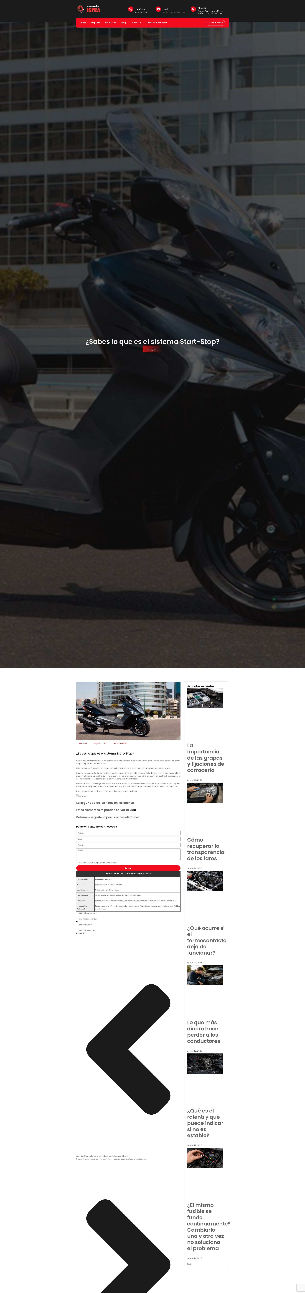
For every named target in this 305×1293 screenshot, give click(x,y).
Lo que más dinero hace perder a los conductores (203, 1032)
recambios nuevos (87, 930)
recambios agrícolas (88, 913)
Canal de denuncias (156, 22)
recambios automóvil (88, 919)
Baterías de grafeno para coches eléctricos (108, 817)
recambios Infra (85, 924)
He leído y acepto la (98, 862)
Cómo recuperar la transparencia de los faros (205, 849)
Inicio (83, 22)
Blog (123, 22)
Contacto (136, 22)
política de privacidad (107, 862)
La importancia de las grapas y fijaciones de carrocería (205, 758)
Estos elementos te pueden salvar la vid (105, 810)
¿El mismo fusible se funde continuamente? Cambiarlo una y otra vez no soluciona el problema (209, 1227)
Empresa (95, 22)
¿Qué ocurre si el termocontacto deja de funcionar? (206, 940)
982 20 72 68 (141, 12)
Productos (110, 22)
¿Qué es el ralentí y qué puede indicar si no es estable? (205, 1123)
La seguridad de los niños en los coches (105, 803)
